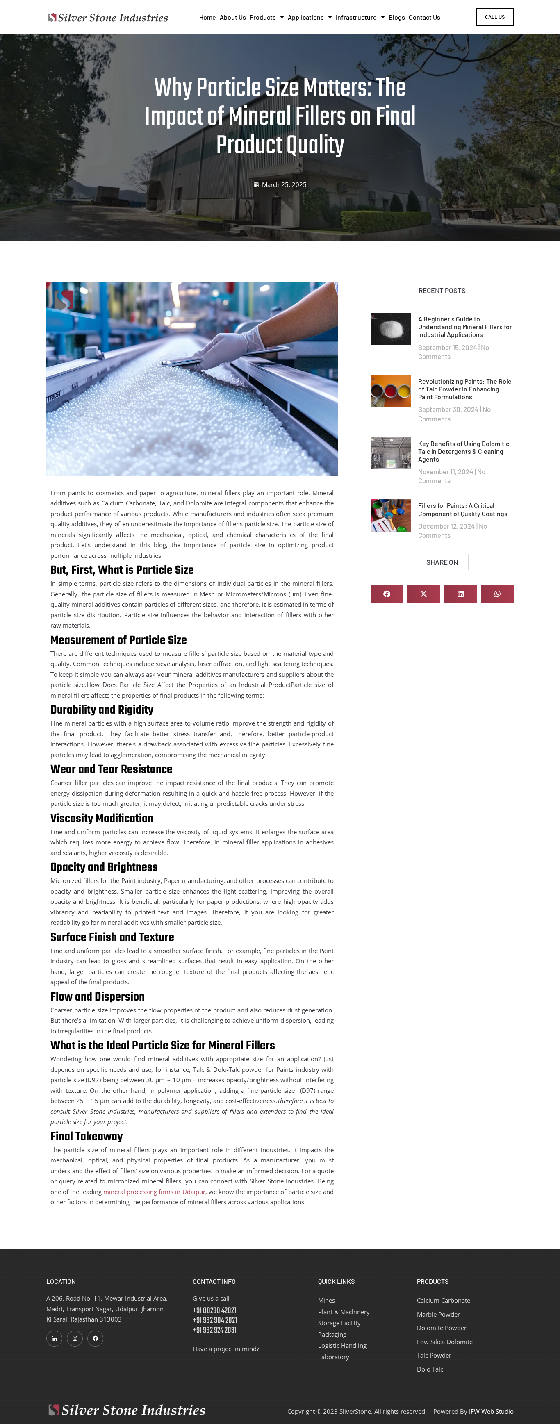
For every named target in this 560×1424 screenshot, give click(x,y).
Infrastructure (356, 17)
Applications (306, 17)
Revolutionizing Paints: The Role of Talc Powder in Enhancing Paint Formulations (465, 388)
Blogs (397, 17)
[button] (387, 594)
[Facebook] (95, 1339)
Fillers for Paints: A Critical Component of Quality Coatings (463, 509)
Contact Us (424, 17)
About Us (233, 17)
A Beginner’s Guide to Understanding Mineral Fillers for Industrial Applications (465, 326)
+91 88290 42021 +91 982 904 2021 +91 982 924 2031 (215, 1320)
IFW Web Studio (491, 1411)
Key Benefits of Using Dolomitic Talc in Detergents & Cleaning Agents (463, 451)
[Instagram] (75, 1339)
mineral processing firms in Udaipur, (155, 1191)
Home (207, 17)
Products (263, 17)
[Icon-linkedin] (54, 1339)
